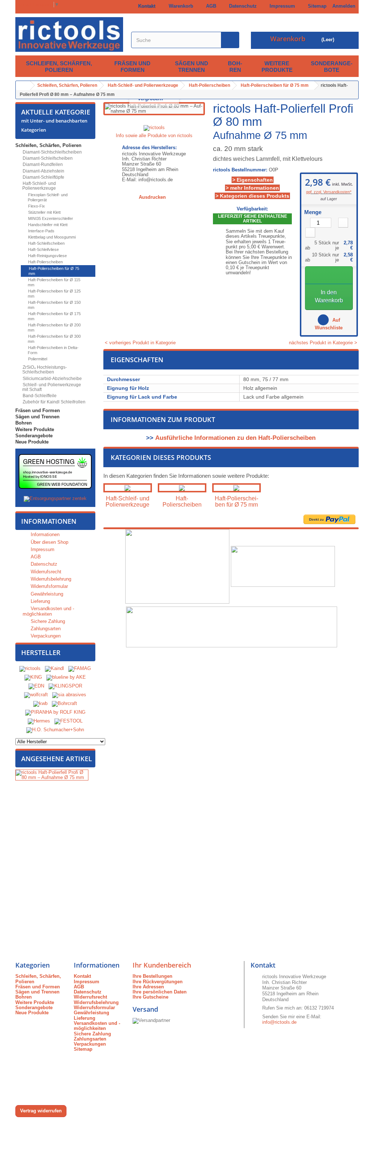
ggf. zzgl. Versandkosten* (328, 192)
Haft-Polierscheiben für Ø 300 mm (54, 339)
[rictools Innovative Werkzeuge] (69, 34)
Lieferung (39, 601)
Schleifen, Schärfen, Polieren (59, 66)
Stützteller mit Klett (44, 212)
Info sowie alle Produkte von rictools (154, 135)
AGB (209, 6)
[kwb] (40, 703)
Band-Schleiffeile (39, 395)
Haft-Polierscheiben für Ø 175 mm (54, 316)
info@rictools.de (279, 1022)
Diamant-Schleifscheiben (47, 158)
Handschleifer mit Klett (47, 224)
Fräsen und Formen (132, 66)
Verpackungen (45, 636)
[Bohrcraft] (64, 703)
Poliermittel (37, 359)
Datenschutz (241, 6)
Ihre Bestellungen (152, 976)
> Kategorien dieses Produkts (252, 196)
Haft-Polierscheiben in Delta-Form (53, 350)
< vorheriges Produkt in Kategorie (139, 342)
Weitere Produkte (277, 66)
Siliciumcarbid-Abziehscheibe (52, 378)
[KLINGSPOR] (65, 686)
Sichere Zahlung (47, 621)
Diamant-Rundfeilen (42, 164)
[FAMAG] (79, 668)
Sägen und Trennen (191, 66)
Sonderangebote (331, 66)
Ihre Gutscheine (150, 997)
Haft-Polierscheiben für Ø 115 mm (53, 282)
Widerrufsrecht (45, 571)
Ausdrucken (152, 197)
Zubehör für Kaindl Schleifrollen (53, 401)
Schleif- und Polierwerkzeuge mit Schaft (51, 387)
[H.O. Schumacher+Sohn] (55, 729)
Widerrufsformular (48, 586)
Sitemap (316, 6)
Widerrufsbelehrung (50, 579)
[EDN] (36, 686)
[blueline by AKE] (66, 677)
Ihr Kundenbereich (162, 965)
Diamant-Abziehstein (43, 171)
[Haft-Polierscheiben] (182, 487)
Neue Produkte (32, 442)
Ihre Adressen (148, 986)
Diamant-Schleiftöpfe (43, 177)
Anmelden (343, 6)
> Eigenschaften (252, 180)
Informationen (48, 521)
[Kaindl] (54, 668)
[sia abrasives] (69, 694)
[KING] (33, 677)
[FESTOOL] (68, 721)
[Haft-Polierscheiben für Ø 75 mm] (236, 487)
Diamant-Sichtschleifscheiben (52, 152)
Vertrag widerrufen (41, 1110)
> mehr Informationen (252, 188)
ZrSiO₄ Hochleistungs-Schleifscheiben (44, 370)
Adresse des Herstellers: (149, 147)
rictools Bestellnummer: (240, 170)
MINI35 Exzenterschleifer (50, 218)
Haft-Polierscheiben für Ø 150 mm (54, 305)
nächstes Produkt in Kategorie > (324, 342)
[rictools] (30, 668)
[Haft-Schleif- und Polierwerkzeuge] (127, 487)
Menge (312, 212)
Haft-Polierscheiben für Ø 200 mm (54, 327)
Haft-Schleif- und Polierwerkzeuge (39, 186)
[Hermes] (38, 721)
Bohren (235, 66)
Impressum (281, 6)
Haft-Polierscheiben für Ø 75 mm (53, 271)
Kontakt (145, 6)
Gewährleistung (46, 594)
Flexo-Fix (36, 206)
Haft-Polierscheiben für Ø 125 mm (54, 293)
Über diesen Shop (48, 542)
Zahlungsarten (45, 628)
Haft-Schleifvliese (43, 249)
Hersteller (41, 652)
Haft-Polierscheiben (45, 262)
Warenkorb (179, 6)
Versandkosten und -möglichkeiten (48, 611)
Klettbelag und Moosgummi (51, 237)
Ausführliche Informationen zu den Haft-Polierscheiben (235, 437)
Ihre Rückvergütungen (158, 981)
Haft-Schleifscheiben (46, 243)
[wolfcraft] (36, 694)
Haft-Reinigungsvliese (47, 255)
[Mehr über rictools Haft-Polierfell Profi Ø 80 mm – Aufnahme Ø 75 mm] (51, 775)
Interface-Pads (40, 231)
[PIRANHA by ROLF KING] (55, 712)
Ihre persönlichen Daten (160, 992)
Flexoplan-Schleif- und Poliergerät (47, 197)
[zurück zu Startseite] (23, 85)
